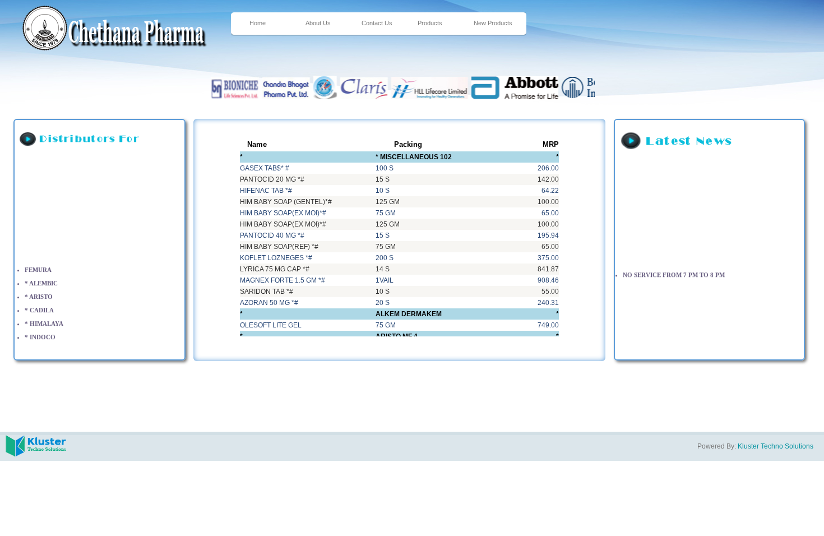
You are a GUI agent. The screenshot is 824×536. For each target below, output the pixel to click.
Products (430, 23)
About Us (318, 23)
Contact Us (377, 23)
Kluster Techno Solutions (775, 446)
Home (257, 23)
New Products (493, 23)
